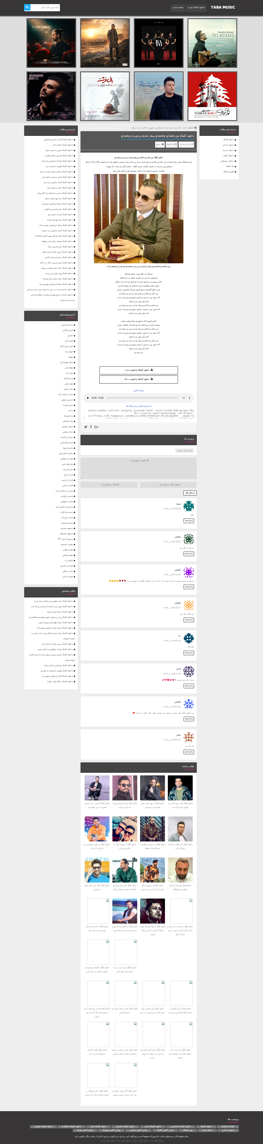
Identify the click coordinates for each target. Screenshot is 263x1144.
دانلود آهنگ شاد (98, 1126)
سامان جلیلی (67, 427)
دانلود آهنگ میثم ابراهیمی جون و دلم (56, 225)
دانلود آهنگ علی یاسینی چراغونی (58, 209)
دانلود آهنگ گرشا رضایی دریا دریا (58, 182)
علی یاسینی (68, 469)
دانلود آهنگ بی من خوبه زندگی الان (57, 644)
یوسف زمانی (67, 576)
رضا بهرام (68, 416)
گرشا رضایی (68, 485)
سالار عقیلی (68, 432)
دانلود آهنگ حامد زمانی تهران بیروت (57, 268)
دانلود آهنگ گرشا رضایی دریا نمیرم (57, 231)
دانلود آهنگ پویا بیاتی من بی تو (59, 273)
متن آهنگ (188, 1130)
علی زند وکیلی (66, 459)
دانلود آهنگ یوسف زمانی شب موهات (57, 241)
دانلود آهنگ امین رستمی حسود (59, 150)
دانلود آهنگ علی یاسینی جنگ (60, 247)
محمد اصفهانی (67, 502)
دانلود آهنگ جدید (196, 7)
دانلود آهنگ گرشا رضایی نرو (60, 214)
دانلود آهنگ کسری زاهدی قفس (59, 156)
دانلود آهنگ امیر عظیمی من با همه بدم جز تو (53, 601)
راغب (70, 410)
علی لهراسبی (67, 464)
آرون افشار (68, 330)
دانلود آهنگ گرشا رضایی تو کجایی (58, 140)
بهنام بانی (69, 368)
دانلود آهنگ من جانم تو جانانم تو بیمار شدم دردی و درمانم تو (157, 136)
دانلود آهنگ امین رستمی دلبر (60, 188)
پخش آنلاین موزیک (111, 1130)
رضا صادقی (68, 421)
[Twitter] (85, 427)
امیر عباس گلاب (66, 346)
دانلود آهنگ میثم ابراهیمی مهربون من (56, 284)
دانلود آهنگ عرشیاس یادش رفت (58, 665)
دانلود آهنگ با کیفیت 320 (137, 379)
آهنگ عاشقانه (227, 1126)
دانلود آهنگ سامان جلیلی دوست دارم (56, 172)
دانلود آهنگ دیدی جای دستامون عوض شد (55, 628)
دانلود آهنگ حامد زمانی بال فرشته (58, 279)
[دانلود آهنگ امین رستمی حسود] (105, 43)
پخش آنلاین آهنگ (165, 1130)
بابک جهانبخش (66, 362)
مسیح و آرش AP (65, 539)
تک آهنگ (230, 166)
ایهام (71, 357)
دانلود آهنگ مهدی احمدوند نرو (59, 166)
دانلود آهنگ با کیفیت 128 (137, 370)
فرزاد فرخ (68, 475)
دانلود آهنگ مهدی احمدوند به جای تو (57, 671)
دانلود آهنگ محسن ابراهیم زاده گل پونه (55, 193)
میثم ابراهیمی (66, 566)
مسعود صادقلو (66, 534)
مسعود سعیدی (66, 528)
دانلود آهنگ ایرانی (107, 1140)
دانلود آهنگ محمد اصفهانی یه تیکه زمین (55, 649)
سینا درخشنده (66, 437)
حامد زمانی (68, 389)
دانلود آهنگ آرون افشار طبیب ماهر (57, 252)
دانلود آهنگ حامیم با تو (63, 145)
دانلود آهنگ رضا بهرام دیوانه (60, 220)
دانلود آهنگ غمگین (44, 1126)
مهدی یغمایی (67, 555)
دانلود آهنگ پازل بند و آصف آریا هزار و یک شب (52, 606)
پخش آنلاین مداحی (138, 1130)
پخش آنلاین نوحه (85, 1130)
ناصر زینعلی (68, 571)
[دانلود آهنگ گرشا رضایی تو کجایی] (212, 43)
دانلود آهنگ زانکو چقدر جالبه (60, 681)
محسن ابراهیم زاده (64, 491)
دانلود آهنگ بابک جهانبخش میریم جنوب (55, 623)
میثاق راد (69, 560)
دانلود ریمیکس (227, 161)
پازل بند (69, 373)
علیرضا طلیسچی (66, 453)
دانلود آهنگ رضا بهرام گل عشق (59, 198)
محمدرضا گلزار (66, 512)
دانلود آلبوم (229, 156)
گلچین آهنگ (228, 172)
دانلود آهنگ (228, 140)
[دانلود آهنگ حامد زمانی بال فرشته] (105, 96)
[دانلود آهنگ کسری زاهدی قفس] (51, 43)
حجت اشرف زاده (65, 394)
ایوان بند (69, 352)
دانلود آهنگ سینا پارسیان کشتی (59, 257)
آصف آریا (69, 341)
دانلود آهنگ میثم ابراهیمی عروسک (57, 204)
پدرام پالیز (68, 378)
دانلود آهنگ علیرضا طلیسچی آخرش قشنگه (54, 236)
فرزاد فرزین (67, 480)
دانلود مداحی (228, 145)
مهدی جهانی (68, 550)
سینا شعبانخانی (66, 443)
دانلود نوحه (207, 1130)
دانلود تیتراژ (228, 150)
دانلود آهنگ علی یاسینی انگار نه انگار (56, 263)
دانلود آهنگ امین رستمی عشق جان (57, 177)
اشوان (70, 336)
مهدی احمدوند (66, 544)
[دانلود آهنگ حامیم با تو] (159, 43)
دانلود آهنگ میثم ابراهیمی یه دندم (57, 161)
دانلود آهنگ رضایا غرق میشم (60, 612)
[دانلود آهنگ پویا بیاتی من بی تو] (159, 96)
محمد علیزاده (67, 518)
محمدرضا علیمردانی (64, 507)
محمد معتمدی (67, 523)
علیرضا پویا (68, 448)
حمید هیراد (68, 405)
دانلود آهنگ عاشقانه (184, 450)
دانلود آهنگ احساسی (181, 1126)
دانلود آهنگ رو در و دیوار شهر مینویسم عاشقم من (51, 617)
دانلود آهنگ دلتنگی (125, 1126)
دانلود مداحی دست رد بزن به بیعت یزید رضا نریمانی (50, 289)
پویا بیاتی (69, 384)
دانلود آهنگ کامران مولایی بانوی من (57, 676)
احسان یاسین (67, 325)
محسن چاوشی (67, 496)
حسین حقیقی (67, 400)
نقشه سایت (177, 7)
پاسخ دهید (189, 521)
